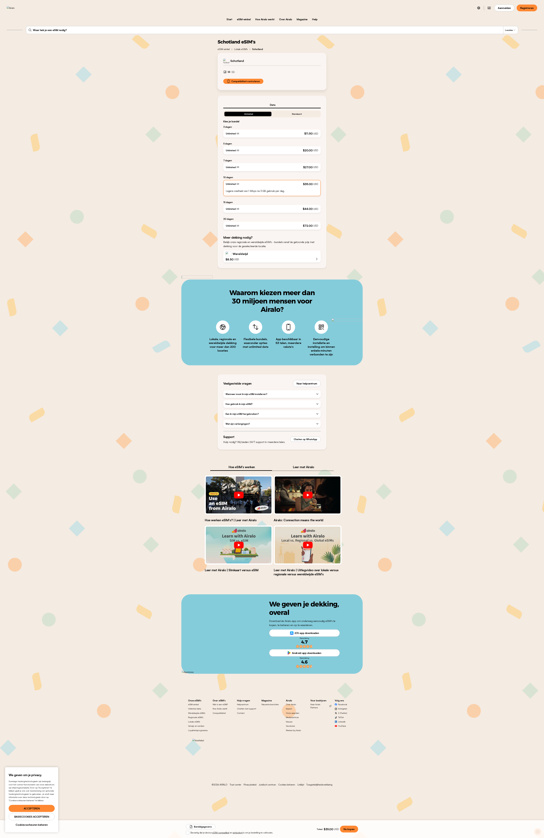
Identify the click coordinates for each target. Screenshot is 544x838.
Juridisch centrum (267, 784)
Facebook (342, 704)
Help (314, 19)
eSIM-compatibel (220, 832)
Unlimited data (194, 708)
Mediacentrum (292, 717)
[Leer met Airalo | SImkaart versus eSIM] (238, 545)
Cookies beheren (286, 784)
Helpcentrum (242, 704)
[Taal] (478, 8)
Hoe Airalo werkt (265, 19)
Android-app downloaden (306, 652)
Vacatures (290, 726)
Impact (289, 708)
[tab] (272, 104)
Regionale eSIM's (195, 717)
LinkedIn (342, 721)
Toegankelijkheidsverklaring (319, 784)
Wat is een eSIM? (220, 704)
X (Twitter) (342, 713)
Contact (241, 713)
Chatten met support (246, 708)
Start (229, 19)
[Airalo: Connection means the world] (307, 494)
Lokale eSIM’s (241, 49)
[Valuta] (489, 8)
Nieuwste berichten (270, 704)
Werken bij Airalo (293, 730)
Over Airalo (285, 19)
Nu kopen (349, 829)
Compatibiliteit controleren (245, 81)
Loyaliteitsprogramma (198, 730)
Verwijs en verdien (196, 726)
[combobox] (272, 30)
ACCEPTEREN (32, 808)
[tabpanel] (272, 169)
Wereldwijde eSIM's (196, 713)
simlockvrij (238, 832)
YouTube (342, 726)
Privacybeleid (250, 784)
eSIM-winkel (244, 19)
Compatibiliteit (219, 713)
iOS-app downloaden (307, 633)
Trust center (235, 784)
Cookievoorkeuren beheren (32, 824)
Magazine (302, 19)
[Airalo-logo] (15, 8)
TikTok (341, 717)
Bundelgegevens (203, 826)
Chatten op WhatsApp (305, 439)
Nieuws (289, 721)
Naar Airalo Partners (315, 706)
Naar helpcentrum (307, 383)
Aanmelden (504, 7)
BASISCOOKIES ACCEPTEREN (31, 816)
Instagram (342, 708)
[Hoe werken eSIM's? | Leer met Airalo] (238, 494)
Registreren (527, 7)
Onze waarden (292, 713)
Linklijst (300, 784)
